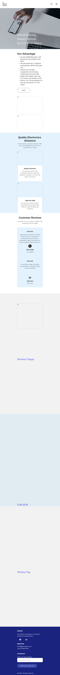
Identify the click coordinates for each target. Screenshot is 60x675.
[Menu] (57, 4)
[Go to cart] (51, 4)
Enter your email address (24, 657)
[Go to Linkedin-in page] (26, 639)
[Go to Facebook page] (20, 639)
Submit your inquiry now (27, 666)
